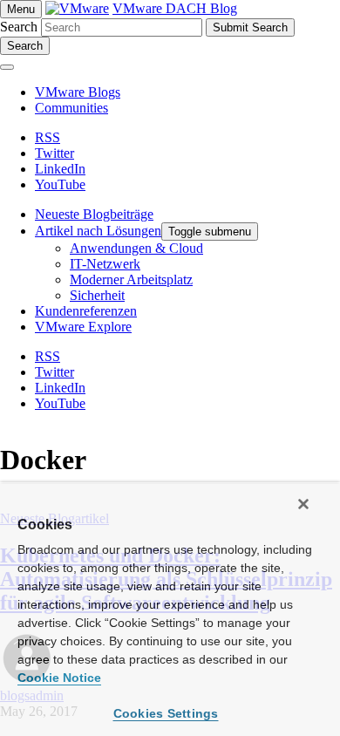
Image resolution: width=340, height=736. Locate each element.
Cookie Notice (59, 678)
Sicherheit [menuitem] (97, 295)
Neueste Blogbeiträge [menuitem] (94, 214)
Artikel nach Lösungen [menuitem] (98, 230)
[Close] (303, 504)
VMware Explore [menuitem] (83, 326)
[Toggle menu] (7, 67)
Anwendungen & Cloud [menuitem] (136, 248)
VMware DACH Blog (174, 8)
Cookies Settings (166, 713)
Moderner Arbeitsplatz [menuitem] (131, 279)
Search (18, 26)
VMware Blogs (77, 92)
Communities (71, 107)
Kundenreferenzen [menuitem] (86, 310)
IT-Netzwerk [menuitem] (105, 263)
